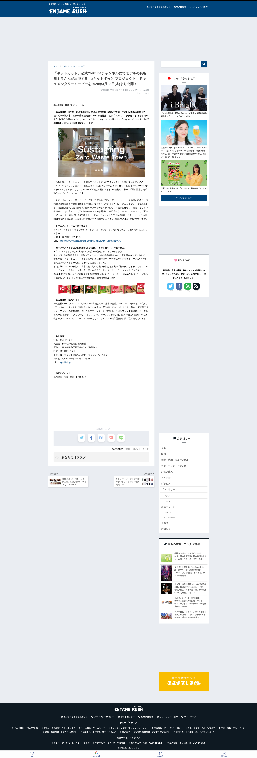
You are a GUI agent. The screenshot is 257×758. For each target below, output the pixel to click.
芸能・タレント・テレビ (137, 449)
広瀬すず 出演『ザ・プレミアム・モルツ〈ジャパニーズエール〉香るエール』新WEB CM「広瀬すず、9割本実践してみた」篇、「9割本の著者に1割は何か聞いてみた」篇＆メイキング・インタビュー (184, 152)
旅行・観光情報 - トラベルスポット (61, 732)
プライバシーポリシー (104, 717)
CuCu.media (169, 517)
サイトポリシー (128, 717)
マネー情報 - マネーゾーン (233, 728)
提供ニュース (168, 507)
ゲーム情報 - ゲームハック (93, 728)
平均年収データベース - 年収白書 (110, 743)
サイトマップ (190, 717)
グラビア (165, 483)
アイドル (165, 477)
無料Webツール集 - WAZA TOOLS (146, 743)
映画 (163, 454)
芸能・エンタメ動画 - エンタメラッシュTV (194, 732)
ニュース (165, 501)
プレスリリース (169, 489)
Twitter (170, 291)
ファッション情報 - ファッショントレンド (129, 728)
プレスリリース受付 (198, 7)
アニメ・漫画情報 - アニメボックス (59, 728)
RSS (196, 291)
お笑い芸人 (167, 471)
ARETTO (168, 512)
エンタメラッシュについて (159, 7)
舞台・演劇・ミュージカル (175, 460)
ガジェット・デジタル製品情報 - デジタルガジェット (146, 732)
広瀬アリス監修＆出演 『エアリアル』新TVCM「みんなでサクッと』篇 (184, 189)
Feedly (188, 291)
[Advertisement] (128, 37)
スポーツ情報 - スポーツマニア (201, 728)
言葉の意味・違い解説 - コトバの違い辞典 (186, 743)
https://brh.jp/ (65, 362)
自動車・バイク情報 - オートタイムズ (99, 732)
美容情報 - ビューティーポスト (168, 728)
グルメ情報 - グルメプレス (26, 728)
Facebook (179, 291)
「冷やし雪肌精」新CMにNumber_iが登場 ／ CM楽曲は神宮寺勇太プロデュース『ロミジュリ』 (184, 114)
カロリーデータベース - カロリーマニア (72, 743)
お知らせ (165, 529)
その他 (164, 523)
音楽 (163, 448)
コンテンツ (167, 495)
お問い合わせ (180, 7)
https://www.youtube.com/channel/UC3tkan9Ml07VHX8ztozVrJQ (90, 241)
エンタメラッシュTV (184, 198)
